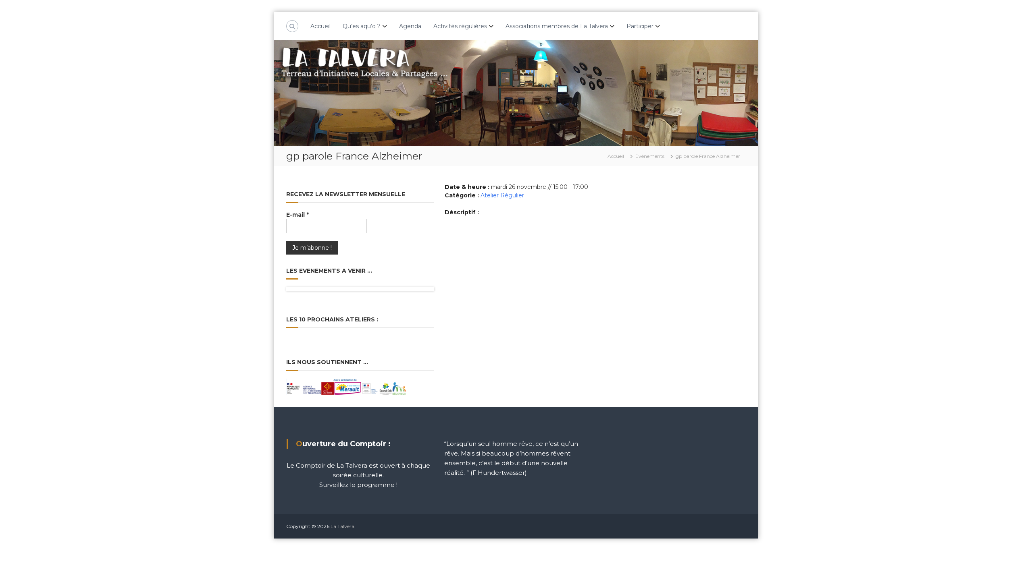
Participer (639, 26)
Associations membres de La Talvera (557, 26)
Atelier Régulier (502, 195)
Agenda (410, 26)
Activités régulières (460, 26)
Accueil (320, 26)
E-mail (297, 214)
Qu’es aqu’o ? (362, 26)
